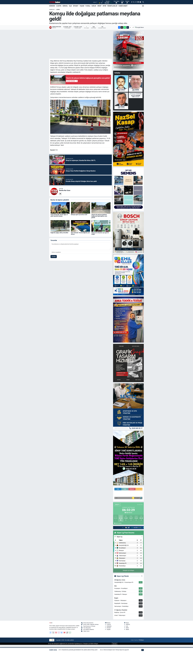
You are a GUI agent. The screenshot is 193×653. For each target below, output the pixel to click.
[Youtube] (64, 632)
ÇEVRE (58, 9)
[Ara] (143, 2)
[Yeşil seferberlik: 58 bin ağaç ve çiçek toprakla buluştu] (60, 207)
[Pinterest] (56, 632)
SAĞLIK (94, 6)
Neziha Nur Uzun (64, 190)
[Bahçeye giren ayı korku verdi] (80, 207)
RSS (52, 640)
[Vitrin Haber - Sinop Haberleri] (55, 2)
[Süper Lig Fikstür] (141, 576)
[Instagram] (59, 632)
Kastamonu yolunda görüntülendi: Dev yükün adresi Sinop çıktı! (79, 650)
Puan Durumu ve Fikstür (89, 626)
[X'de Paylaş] (122, 27)
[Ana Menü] (143, 6)
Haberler (52, 9)
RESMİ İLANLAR (112, 6)
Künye (127, 622)
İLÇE (70, 6)
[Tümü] (141, 73)
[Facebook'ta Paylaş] (119, 27)
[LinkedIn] (61, 632)
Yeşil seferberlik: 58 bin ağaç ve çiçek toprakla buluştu (59, 215)
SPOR (104, 6)
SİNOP (99, 6)
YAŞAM (82, 6)
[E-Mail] (60, 194)
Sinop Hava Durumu (88, 622)
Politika (87, 6)
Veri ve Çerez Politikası (105, 643)
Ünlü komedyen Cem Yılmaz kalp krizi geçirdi (116, 650)
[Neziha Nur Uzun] (54, 191)
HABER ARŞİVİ (123, 6)
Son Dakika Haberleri (88, 629)
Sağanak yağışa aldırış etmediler (59, 232)
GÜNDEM (52, 6)
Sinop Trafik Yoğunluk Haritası (91, 624)
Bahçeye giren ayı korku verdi (79, 214)
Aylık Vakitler (118, 523)
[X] (53, 632)
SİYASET (75, 6)
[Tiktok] (67, 632)
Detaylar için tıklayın (128, 570)
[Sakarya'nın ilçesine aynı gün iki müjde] (101, 226)
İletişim (108, 622)
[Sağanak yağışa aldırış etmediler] (60, 226)
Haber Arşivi (86, 631)
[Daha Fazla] (127, 27)
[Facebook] (50, 632)
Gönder (54, 256)
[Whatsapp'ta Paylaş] (124, 27)
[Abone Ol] (139, 27)
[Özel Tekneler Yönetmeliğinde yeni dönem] (80, 226)
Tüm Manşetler (87, 628)
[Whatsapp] (70, 632)
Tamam (114, 643)
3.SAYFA (58, 6)
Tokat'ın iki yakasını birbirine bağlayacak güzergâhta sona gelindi (99, 216)
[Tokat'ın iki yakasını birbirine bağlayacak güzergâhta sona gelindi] (101, 207)
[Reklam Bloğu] (128, 50)
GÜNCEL (65, 6)
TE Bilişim (141, 640)
